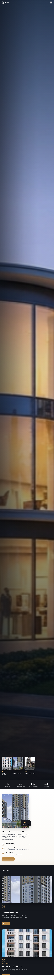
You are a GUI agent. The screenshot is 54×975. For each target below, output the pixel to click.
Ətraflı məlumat (7, 859)
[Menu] (51, 2)
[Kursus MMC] (5, 2)
